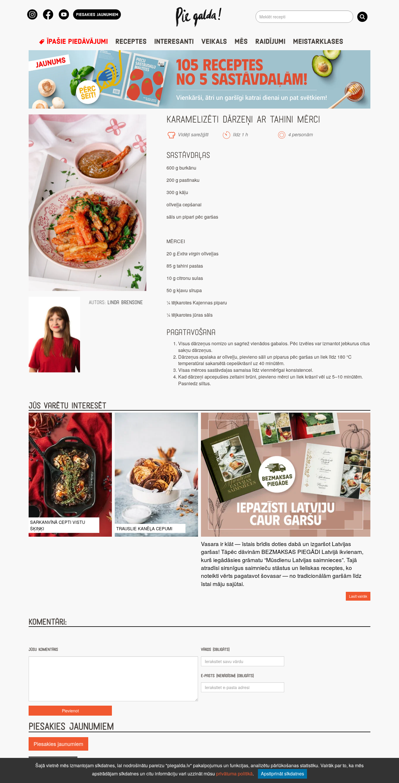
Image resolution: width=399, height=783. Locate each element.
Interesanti (174, 42)
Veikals (214, 42)
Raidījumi (270, 42)
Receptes (131, 42)
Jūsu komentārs (43, 649)
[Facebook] (48, 14)
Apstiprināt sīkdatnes (282, 773)
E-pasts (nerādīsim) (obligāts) (227, 676)
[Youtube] (64, 14)
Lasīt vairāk (358, 596)
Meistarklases (318, 42)
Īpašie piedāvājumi (76, 42)
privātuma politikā (234, 773)
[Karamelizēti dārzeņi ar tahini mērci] (87, 202)
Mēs (241, 42)
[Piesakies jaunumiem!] (97, 14)
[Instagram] (32, 14)
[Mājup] (200, 16)
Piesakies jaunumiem (58, 743)
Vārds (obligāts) (215, 649)
